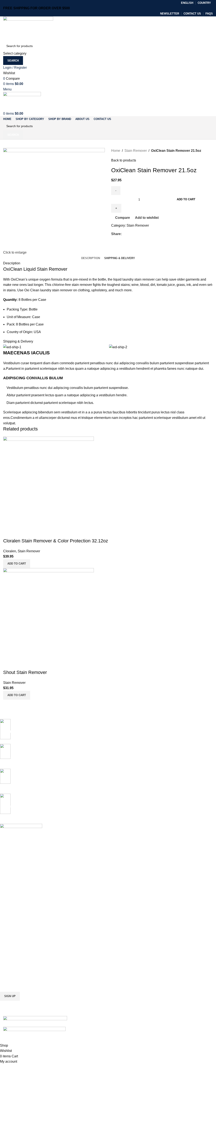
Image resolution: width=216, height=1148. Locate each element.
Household (7, 928)
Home (115, 150)
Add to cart (186, 199)
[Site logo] (28, 28)
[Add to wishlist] (31, 532)
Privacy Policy (9, 942)
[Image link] (35, 1018)
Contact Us (7, 964)
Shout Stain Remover (25, 672)
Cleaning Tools (10, 899)
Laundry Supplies (11, 906)
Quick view (20, 532)
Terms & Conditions (13, 957)
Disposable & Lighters (14, 913)
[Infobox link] (105, 781)
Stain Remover (135, 150)
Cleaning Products (12, 892)
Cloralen (9, 551)
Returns (5, 950)
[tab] (90, 258)
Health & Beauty (11, 921)
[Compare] (8, 532)
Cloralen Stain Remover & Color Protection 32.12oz (55, 540)
